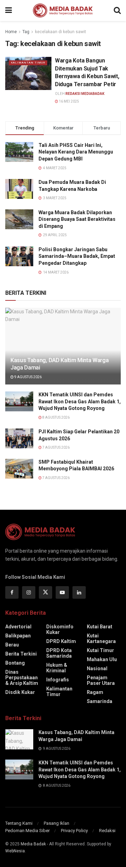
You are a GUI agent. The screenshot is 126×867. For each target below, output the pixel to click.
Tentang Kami (19, 823)
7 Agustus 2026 (56, 447)
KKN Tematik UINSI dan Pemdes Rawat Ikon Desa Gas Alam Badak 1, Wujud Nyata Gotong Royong (79, 401)
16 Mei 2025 (68, 101)
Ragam (95, 692)
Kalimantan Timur (28, 62)
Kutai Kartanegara (101, 638)
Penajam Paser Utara (101, 680)
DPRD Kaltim (61, 641)
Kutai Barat (99, 626)
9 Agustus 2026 (28, 377)
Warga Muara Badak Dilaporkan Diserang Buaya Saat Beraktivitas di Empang (76, 219)
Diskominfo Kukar (60, 629)
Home (11, 31)
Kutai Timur (100, 650)
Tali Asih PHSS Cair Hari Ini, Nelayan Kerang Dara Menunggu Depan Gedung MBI (75, 152)
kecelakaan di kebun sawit (60, 31)
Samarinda (99, 701)
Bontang (15, 663)
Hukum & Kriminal (56, 667)
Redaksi (107, 830)
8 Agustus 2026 (56, 417)
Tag (25, 31)
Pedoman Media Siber (27, 830)
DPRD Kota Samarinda (59, 653)
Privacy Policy (74, 830)
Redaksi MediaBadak (84, 94)
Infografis (57, 679)
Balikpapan (18, 635)
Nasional (97, 668)
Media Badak (33, 844)
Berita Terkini (21, 654)
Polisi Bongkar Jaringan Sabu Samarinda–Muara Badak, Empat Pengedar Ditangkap (76, 256)
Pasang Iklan (56, 823)
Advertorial (18, 626)
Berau (12, 645)
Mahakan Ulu (102, 659)
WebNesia (15, 851)
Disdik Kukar (20, 692)
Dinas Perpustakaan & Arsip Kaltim (21, 677)
